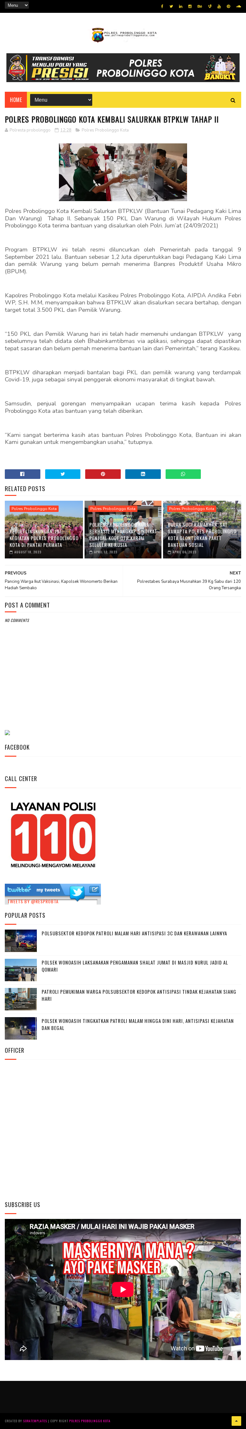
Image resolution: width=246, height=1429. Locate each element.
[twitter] (171, 6)
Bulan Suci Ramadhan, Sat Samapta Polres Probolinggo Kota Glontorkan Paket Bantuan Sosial (202, 534)
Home (16, 100)
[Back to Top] (236, 1421)
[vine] (210, 6)
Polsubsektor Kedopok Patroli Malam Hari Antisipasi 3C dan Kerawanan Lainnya (134, 933)
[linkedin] (180, 6)
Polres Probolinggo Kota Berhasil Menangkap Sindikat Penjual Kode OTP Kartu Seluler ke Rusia (123, 534)
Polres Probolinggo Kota (105, 130)
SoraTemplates (35, 1420)
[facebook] (162, 6)
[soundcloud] (238, 6)
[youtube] (219, 6)
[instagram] (190, 6)
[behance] (199, 6)
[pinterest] (228, 6)
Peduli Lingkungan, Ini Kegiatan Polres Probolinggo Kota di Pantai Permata (44, 538)
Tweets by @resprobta (33, 901)
